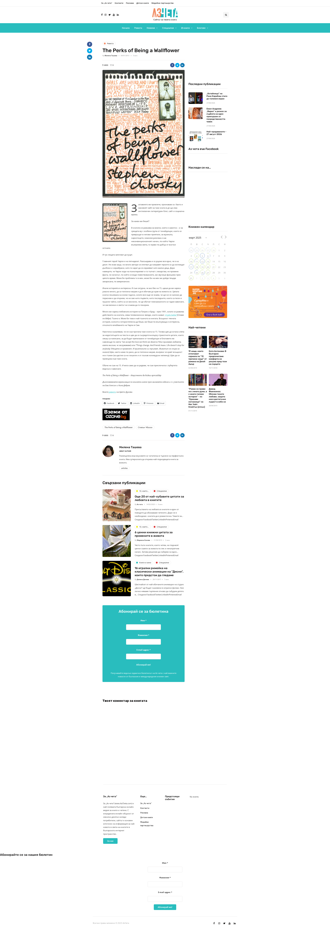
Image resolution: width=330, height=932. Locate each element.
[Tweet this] (177, 65)
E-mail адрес (144, 649)
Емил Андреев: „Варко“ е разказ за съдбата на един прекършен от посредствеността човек (217, 115)
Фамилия (143, 635)
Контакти (119, 3)
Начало (126, 28)
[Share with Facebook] (172, 65)
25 (197, 250)
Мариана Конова (143, 540)
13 (208, 261)
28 (213, 250)
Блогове (201, 28)
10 (191, 261)
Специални (168, 28)
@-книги (185, 28)
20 (208, 267)
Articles (124, 468)
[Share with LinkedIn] (182, 65)
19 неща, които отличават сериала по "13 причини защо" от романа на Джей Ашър (197, 357)
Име (143, 620)
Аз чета (140, 504)
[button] (143, 134)
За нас (110, 841)
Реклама (130, 3)
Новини (151, 28)
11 (197, 261)
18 (197, 267)
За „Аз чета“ (106, 3)
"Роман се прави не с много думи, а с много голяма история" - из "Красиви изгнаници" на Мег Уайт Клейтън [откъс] (197, 398)
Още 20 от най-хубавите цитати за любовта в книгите (159, 498)
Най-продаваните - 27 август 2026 (216, 132)
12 (202, 261)
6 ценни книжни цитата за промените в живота (154, 534)
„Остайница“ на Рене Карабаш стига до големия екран (217, 96)
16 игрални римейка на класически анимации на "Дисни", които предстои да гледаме (159, 571)
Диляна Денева (143, 579)
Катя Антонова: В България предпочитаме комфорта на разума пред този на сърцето (218, 357)
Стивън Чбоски (145, 427)
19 (202, 267)
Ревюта (138, 28)
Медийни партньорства (162, 3)
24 (191, 250)
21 (213, 267)
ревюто (112, 392)
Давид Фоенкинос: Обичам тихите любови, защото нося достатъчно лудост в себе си (217, 395)
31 (191, 278)
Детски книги (142, 3)
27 (208, 250)
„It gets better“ (171, 315)
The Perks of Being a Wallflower (119, 427)
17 (191, 267)
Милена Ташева (111, 55)
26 (202, 250)
